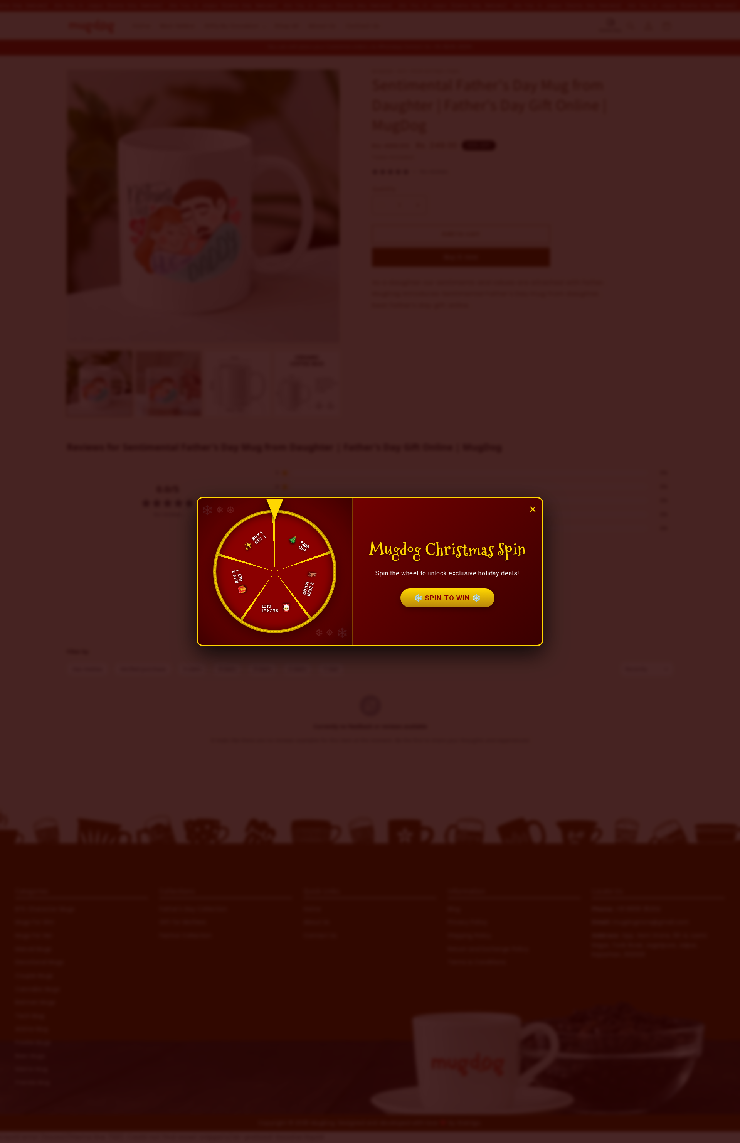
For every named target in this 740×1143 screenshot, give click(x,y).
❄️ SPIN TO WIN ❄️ (447, 598)
